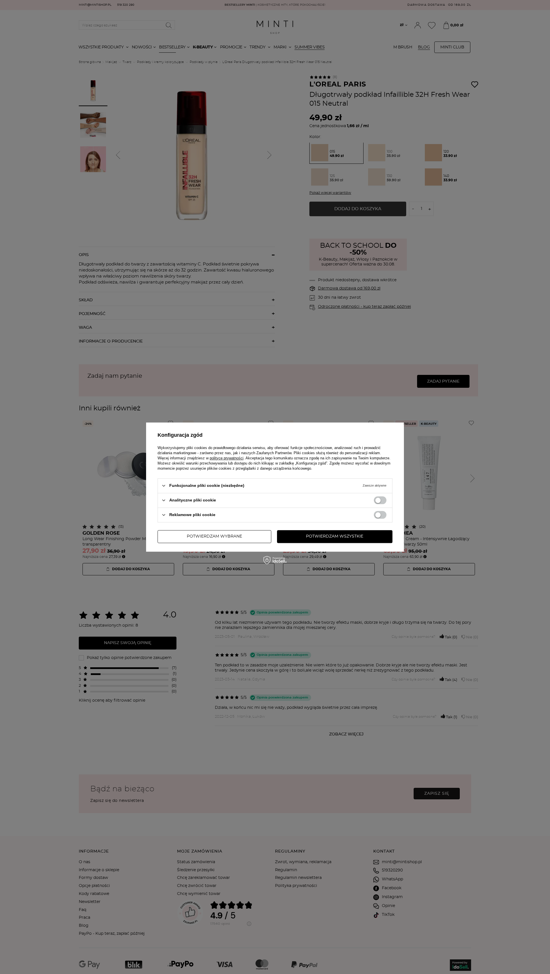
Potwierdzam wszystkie (334, 536)
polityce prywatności (226, 458)
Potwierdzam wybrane (214, 536)
